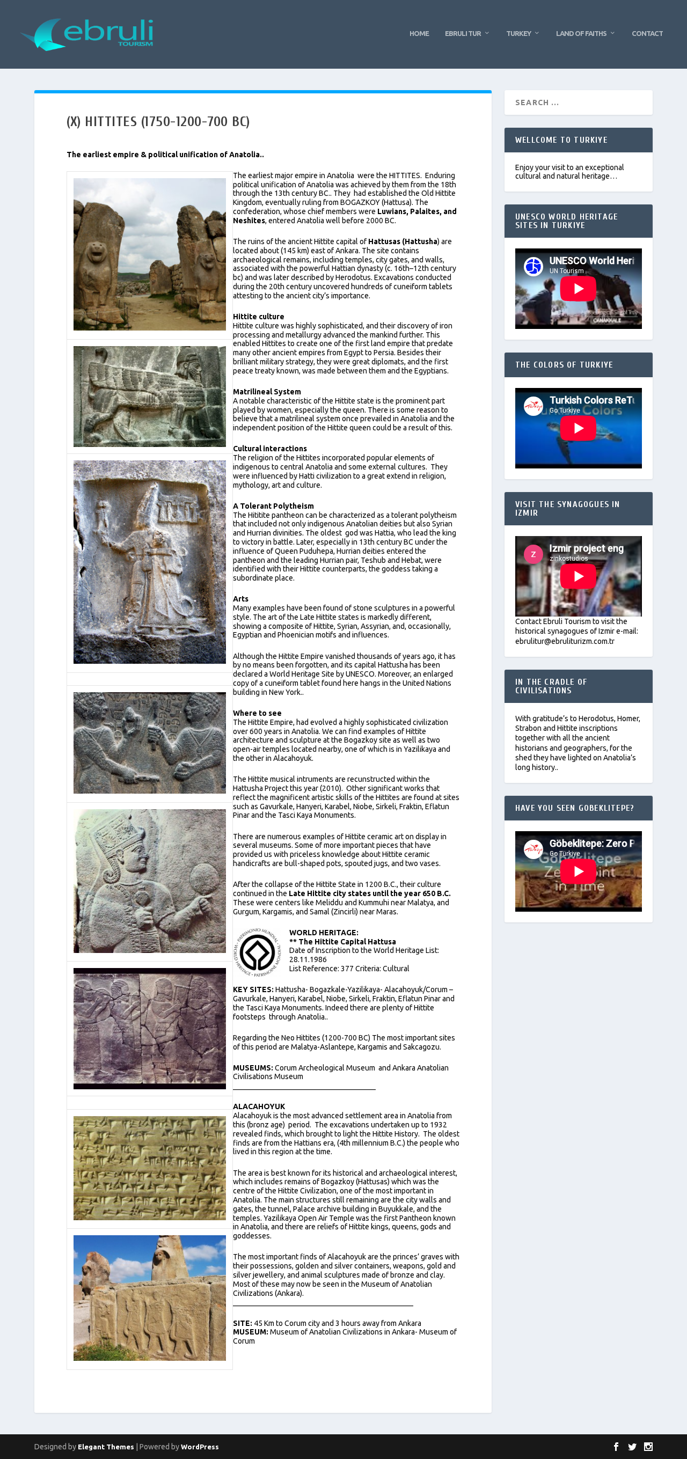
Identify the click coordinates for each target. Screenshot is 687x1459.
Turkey (518, 33)
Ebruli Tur (463, 33)
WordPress (200, 1446)
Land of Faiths (581, 33)
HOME (419, 33)
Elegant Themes (106, 1446)
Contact (647, 33)
